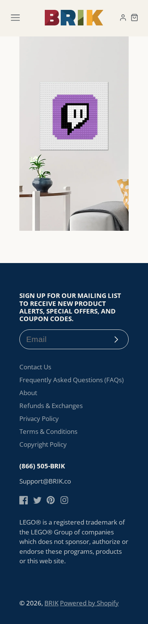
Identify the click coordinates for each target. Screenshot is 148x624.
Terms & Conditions (48, 431)
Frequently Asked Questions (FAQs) (71, 379)
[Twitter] (37, 500)
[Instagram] (64, 500)
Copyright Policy (43, 444)
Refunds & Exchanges (51, 405)
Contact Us (35, 366)
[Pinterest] (50, 500)
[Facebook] (23, 500)
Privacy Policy (39, 418)
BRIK (51, 603)
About (28, 392)
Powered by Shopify (89, 603)
